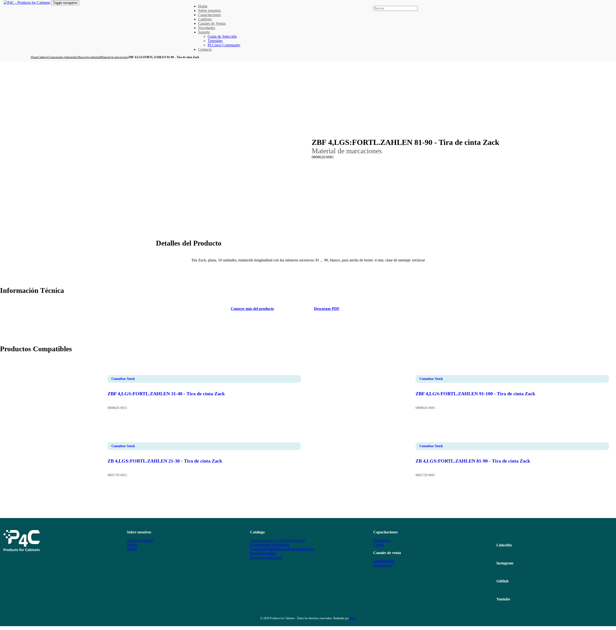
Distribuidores (384, 561)
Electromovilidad (263, 553)
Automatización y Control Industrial (277, 540)
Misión (132, 545)
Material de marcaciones (114, 57)
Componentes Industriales (62, 57)
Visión (132, 549)
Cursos (378, 545)
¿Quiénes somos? (140, 540)
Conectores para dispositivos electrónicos (282, 549)
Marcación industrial (89, 57)
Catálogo (43, 57)
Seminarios (381, 540)
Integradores (382, 565)
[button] (375, 3)
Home (34, 57)
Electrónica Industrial (266, 558)
